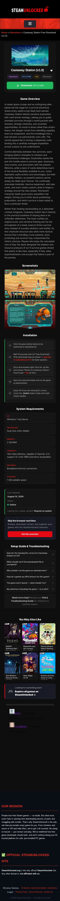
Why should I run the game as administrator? (27, 570)
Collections (52, 887)
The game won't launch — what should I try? (26, 583)
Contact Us (48, 891)
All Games (25, 887)
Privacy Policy (21, 891)
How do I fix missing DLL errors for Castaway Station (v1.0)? (27, 554)
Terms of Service (35, 891)
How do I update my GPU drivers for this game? (28, 577)
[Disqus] (30, 746)
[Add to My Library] (51, 70)
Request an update (43, 511)
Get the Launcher (30, 534)
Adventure (15, 32)
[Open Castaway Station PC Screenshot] (30, 283)
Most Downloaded (38, 887)
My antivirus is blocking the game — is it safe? (27, 589)
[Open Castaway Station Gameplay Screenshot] (30, 314)
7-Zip (26, 373)
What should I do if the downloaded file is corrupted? (25, 563)
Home (5, 32)
